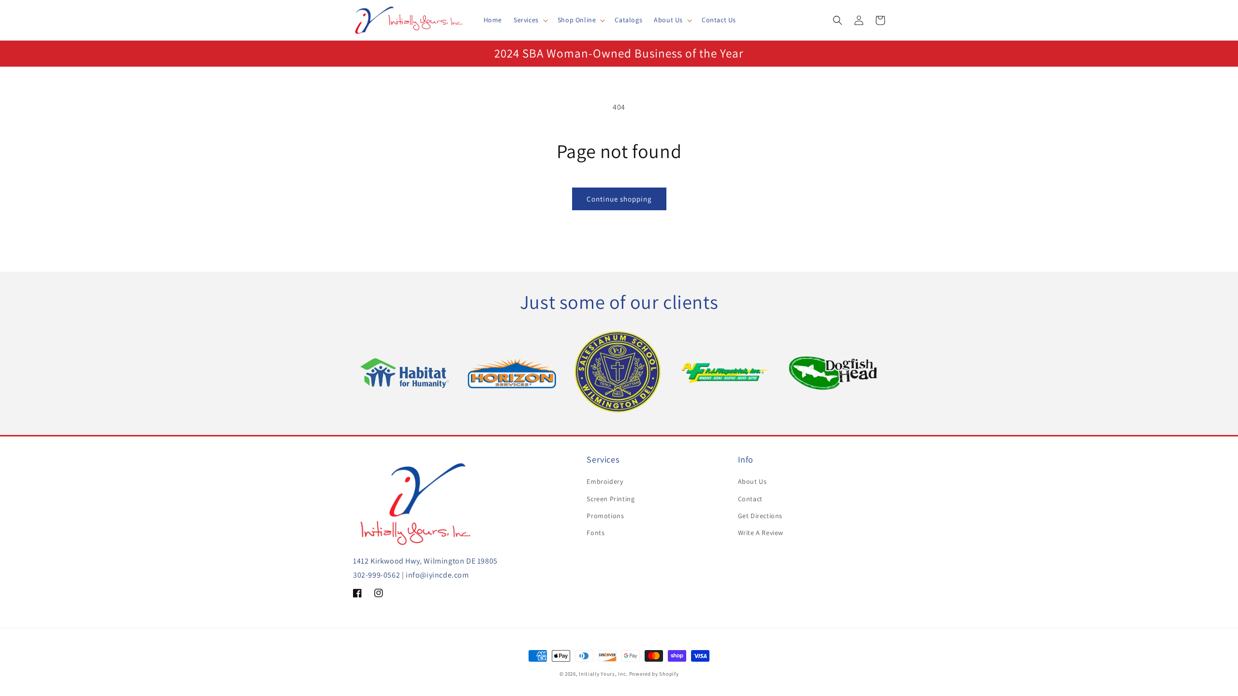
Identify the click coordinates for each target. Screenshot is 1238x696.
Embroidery (605, 481)
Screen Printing (610, 498)
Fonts (595, 532)
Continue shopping (619, 198)
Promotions (605, 515)
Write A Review (760, 532)
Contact (750, 498)
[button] (530, 20)
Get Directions (760, 515)
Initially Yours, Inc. (603, 673)
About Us (752, 481)
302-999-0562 (376, 575)
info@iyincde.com (437, 575)
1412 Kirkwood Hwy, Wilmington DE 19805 (425, 561)
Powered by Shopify (654, 673)
